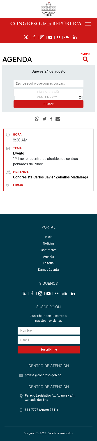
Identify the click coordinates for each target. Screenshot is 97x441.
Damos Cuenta (48, 269)
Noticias (48, 243)
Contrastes (48, 250)
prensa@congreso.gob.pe (43, 375)
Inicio (48, 237)
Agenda (48, 256)
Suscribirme (48, 349)
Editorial (48, 263)
